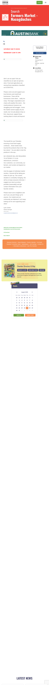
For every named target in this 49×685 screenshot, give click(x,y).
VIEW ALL (19, 315)
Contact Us (40, 244)
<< (17, 292)
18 (21, 305)
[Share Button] (4, 44)
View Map (41, 270)
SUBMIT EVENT (30, 315)
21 (29, 305)
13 (27, 303)
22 (32, 305)
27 (27, 308)
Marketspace (25, 244)
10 (19, 303)
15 (32, 303)
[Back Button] (25, 42)
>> (32, 292)
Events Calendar (31, 242)
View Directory (33, 270)
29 (32, 308)
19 (24, 305)
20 (27, 305)
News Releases (22, 242)
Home (12, 8)
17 (19, 305)
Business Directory (12, 242)
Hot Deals (39, 242)
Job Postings (33, 244)
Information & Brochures (20, 246)
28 (29, 308)
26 (24, 308)
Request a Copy (22, 270)
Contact (40, 2)
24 (19, 308)
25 (22, 308)
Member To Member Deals (14, 244)
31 (19, 310)
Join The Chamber (32, 246)
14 (29, 303)
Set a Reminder (40, 53)
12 (24, 303)
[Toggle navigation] (45, 2)
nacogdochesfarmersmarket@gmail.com (11, 213)
